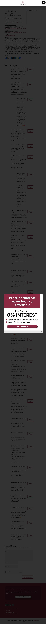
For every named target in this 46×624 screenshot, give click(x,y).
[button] (44, 2)
